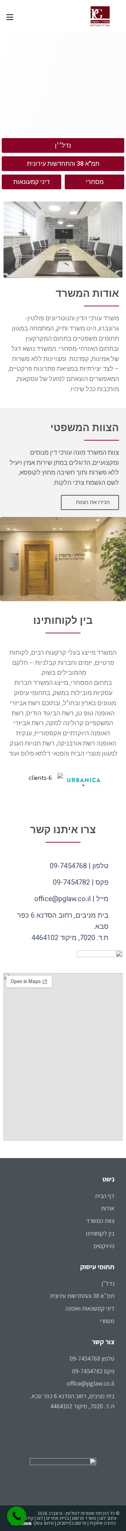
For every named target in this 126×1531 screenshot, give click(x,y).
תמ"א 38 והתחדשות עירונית (82, 1296)
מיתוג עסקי (43, 1523)
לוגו (40, 1518)
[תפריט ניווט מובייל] (9, 16)
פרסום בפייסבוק (71, 1523)
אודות (107, 1208)
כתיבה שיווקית (103, 1523)
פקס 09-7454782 (93, 1371)
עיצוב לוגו (108, 1518)
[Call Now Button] (16, 1516)
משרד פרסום (84, 1518)
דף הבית (104, 1196)
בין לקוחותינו (100, 1233)
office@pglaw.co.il (90, 1383)
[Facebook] (112, 1426)
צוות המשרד (100, 1221)
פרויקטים (103, 1246)
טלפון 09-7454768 (92, 1358)
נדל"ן (108, 1283)
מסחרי (107, 1321)
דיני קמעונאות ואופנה (89, 1308)
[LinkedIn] (112, 1438)
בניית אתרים (57, 1518)
